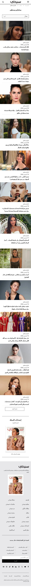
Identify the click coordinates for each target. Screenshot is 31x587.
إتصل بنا (5, 576)
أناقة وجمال (24, 553)
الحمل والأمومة (10, 553)
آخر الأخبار (12, 530)
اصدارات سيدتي (24, 526)
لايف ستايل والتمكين (23, 547)
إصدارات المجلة (15, 420)
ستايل (27, 513)
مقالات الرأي (26, 508)
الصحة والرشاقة (10, 547)
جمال (20, 6)
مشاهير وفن (24, 550)
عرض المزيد (14, 409)
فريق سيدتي (11, 517)
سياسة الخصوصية (17, 576)
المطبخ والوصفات (10, 550)
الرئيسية (27, 6)
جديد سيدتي (11, 513)
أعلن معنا (10, 576)
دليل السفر (26, 530)
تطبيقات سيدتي (10, 521)
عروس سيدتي (25, 521)
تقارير (27, 517)
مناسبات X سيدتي (10, 504)
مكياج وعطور (26, 43)
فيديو (27, 500)
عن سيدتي (12, 508)
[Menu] (28, 2)
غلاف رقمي (12, 526)
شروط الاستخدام (26, 576)
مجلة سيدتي (11, 500)
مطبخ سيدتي (25, 504)
